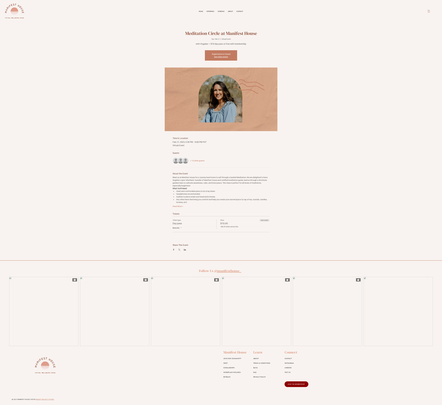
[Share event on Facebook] (174, 250)
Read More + (178, 206)
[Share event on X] (179, 250)
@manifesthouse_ (227, 270)
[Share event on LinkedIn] (185, 250)
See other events (221, 57)
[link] (429, 11)
